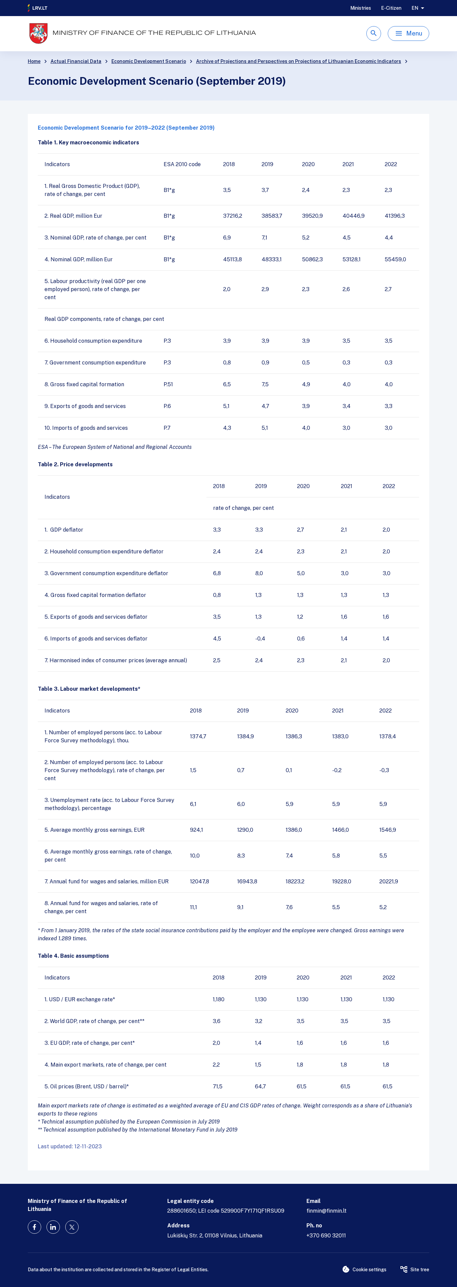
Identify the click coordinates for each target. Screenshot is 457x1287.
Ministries (360, 8)
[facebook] (34, 1227)
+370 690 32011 (326, 1235)
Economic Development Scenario (148, 61)
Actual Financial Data (76, 61)
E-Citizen (391, 8)
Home (34, 61)
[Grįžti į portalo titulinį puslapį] (38, 8)
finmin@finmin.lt (326, 1211)
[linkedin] (53, 1227)
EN (415, 8)
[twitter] (72, 1227)
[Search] (373, 33)
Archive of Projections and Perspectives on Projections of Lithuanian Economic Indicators (298, 61)
